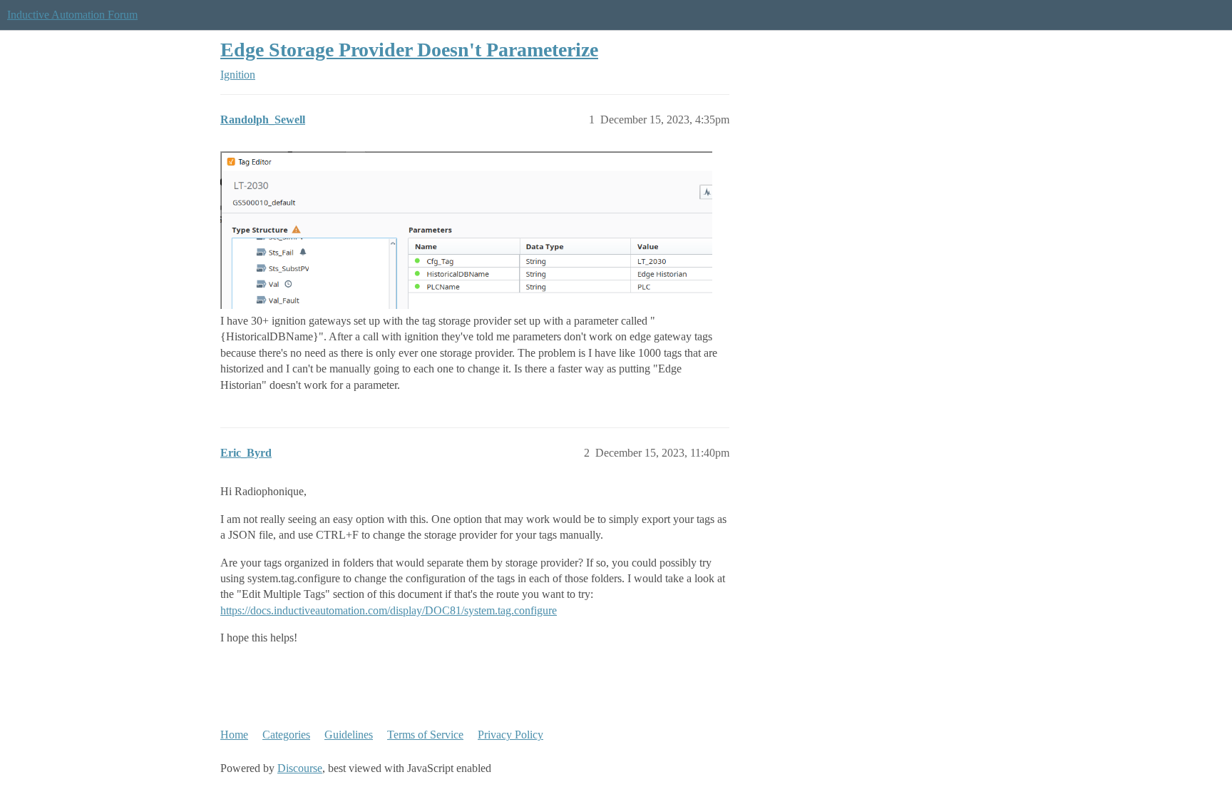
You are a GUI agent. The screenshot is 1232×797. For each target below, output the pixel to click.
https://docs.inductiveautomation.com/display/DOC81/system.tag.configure (388, 610)
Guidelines (348, 735)
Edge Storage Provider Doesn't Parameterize (409, 50)
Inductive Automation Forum (72, 15)
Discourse (299, 768)
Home (234, 735)
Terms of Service (425, 735)
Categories (286, 735)
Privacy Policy (510, 735)
